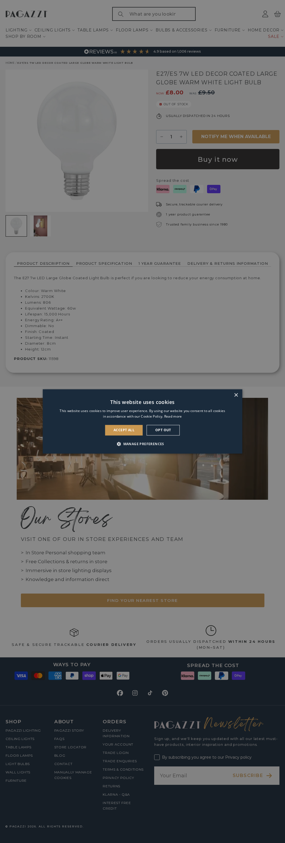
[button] (142, 444)
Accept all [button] (124, 430)
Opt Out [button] (163, 430)
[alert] (142, 421)
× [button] (236, 395)
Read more (173, 416)
